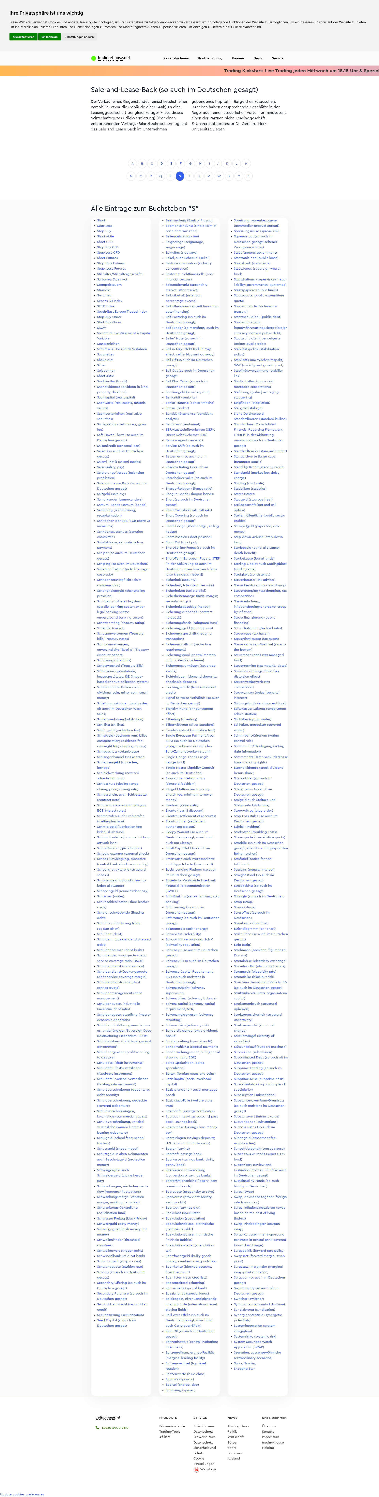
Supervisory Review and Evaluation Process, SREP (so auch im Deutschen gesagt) (260, 1170)
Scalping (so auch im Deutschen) (122, 563)
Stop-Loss (104, 225)
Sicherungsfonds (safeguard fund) (192, 622)
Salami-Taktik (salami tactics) (119, 461)
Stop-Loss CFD (108, 252)
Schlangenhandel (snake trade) (121, 757)
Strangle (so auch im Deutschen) (259, 896)
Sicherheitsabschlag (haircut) (188, 606)
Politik (232, 1431)
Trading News (238, 1426)
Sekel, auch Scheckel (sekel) (188, 258)
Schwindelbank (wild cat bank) (121, 1256)
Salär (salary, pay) (110, 467)
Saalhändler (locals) (112, 381)
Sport (232, 1447)
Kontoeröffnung (210, 58)
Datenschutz (203, 1431)
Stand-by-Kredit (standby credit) (259, 467)
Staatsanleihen (108, 343)
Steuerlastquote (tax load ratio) (258, 628)
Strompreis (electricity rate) (255, 971)
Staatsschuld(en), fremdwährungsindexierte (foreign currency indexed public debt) (260, 328)
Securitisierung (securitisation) (120, 1315)
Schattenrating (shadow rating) (121, 622)
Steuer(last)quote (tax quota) (256, 638)
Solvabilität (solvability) (183, 934)
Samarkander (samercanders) (120, 499)
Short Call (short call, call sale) (189, 510)
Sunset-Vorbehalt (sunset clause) (259, 1148)
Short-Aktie (105, 376)
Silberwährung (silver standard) (190, 724)
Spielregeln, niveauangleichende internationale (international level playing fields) (191, 1304)
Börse (232, 1442)
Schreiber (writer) (110, 896)
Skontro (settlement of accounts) (191, 816)
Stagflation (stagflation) (252, 402)
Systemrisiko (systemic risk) (255, 1336)
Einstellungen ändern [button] (79, 36)
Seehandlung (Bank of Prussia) (189, 220)
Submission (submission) (253, 1052)
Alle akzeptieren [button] (23, 36)
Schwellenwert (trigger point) (120, 1250)
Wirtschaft (236, 1437)
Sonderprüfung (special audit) (189, 1041)
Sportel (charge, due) (182, 1384)
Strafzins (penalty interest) (254, 869)
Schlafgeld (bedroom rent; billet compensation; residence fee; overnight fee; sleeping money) (122, 741)
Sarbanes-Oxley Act (112, 279)
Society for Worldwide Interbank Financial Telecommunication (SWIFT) (191, 886)
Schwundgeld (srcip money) (119, 1261)
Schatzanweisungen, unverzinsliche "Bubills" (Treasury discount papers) (123, 650)
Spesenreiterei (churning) (185, 1282)
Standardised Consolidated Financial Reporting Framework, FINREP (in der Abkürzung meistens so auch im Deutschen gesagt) (258, 435)
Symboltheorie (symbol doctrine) (259, 1304)
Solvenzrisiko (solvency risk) (187, 1025)
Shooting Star (244, 1368)
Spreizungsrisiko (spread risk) (257, 231)
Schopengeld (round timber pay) (122, 891)
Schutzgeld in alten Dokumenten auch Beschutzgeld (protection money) (122, 1159)
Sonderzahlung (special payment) (192, 1046)
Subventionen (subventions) (256, 1121)
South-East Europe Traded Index (122, 311)
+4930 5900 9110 (114, 1428)
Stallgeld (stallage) (248, 408)
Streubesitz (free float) (251, 923)
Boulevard (235, 1453)
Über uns (269, 1426)
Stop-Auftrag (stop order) (253, 810)
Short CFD (105, 242)
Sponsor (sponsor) (180, 1379)
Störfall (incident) (247, 826)
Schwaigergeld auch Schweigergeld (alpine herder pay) (120, 1175)
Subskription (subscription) (255, 1095)
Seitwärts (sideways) (182, 252)
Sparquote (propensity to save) (190, 1191)
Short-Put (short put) (182, 542)
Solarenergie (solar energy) (187, 928)
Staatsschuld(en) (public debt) (257, 317)
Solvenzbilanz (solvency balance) (191, 998)
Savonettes (105, 354)
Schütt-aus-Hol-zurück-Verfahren (122, 349)
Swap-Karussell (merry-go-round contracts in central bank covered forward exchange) (260, 1240)
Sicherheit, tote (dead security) (190, 585)
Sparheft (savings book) (184, 1154)
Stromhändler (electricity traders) (259, 966)
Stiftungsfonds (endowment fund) (260, 703)
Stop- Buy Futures (111, 263)
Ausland (234, 1458)
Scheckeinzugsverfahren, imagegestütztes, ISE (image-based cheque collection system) (123, 676)
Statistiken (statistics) (250, 488)
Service (277, 58)
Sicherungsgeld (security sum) (189, 628)
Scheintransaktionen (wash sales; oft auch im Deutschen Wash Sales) (122, 709)
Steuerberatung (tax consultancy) (260, 585)
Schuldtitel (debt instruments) (120, 1062)
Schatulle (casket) (111, 628)
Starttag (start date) (249, 483)
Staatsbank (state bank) (252, 263)
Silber (101, 365)
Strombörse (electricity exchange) (260, 961)
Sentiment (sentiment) (183, 424)
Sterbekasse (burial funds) (254, 558)
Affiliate (165, 1437)
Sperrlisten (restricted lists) (186, 1277)
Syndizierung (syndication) (254, 1309)
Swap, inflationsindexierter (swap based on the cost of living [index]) (260, 1213)
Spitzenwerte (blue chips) (186, 1374)
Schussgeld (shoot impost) (118, 1148)
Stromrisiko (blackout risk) (254, 977)
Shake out (105, 360)
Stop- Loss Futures (111, 268)
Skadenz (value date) (182, 805)
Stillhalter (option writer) (252, 719)
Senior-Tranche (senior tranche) (190, 402)
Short (101, 220)
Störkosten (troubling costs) (255, 832)
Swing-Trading (245, 1363)
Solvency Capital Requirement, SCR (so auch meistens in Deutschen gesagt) (190, 977)
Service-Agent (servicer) (184, 440)
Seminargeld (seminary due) (188, 392)
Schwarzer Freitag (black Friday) (122, 1218)
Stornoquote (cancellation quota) (259, 837)
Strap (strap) (243, 902)
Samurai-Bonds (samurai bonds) (121, 504)
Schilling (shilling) (110, 724)
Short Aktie (105, 236)
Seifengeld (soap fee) (182, 236)
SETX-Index (105, 306)
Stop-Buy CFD (108, 247)
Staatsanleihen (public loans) (256, 258)
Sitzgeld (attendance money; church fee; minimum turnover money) (189, 794)
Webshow (208, 1469)
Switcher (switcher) (249, 1298)
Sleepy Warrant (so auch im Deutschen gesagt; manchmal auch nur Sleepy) (189, 837)
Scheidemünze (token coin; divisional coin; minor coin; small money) (122, 692)
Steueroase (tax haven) (252, 633)
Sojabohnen (106, 370)
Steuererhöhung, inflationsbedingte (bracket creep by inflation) (260, 607)
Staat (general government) (255, 252)
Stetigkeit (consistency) (252, 574)
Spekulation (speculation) (185, 1218)
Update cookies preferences (22, 1494)
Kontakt (268, 1431)
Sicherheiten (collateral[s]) (186, 590)
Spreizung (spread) (180, 1390)
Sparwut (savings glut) (183, 1207)
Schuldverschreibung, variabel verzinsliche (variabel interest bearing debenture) (120, 1127)
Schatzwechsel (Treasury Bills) (120, 665)
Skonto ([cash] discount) (185, 810)
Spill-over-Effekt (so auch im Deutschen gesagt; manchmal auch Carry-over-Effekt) (189, 1320)
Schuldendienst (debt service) (120, 966)
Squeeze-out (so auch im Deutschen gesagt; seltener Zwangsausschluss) (255, 242)
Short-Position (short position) (189, 537)
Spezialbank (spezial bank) (186, 1288)
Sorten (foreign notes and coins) (191, 1073)
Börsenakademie (176, 58)
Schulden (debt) (109, 934)
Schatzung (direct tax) (114, 660)
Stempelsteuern (109, 284)
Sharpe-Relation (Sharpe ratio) (189, 488)
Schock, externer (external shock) (123, 853)
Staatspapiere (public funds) (256, 290)
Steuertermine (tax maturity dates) (260, 665)
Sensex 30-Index (109, 301)
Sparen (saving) (178, 1148)
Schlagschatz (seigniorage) (118, 751)
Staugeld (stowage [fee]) (253, 499)
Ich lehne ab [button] (49, 36)
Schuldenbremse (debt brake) (120, 950)
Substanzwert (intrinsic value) (257, 1116)
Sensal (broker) (177, 408)
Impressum (270, 1437)
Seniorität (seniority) (181, 397)
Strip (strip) (242, 944)
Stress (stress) (245, 907)
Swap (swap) (244, 1191)
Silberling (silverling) (181, 719)
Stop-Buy (104, 231)
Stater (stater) (244, 494)
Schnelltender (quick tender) (119, 848)
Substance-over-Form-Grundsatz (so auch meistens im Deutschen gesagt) (259, 1106)
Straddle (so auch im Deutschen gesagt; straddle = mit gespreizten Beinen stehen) (261, 848)
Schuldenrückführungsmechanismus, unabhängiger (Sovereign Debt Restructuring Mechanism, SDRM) (124, 1031)
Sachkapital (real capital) (116, 397)
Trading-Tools (169, 1431)
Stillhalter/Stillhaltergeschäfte (120, 274)
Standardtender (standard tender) (260, 451)
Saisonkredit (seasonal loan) (118, 445)
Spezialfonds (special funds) (187, 1293)
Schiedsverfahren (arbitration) (120, 719)
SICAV (101, 327)
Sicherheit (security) (181, 579)
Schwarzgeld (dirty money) (118, 1223)
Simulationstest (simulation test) (190, 730)
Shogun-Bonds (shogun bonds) (190, 494)
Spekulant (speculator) (183, 1213)
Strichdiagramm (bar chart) (255, 928)
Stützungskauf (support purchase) (260, 1046)
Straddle (103, 290)
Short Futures (107, 258)
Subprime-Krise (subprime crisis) (259, 1079)
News (258, 58)
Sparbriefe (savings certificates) (190, 1111)
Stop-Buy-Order (109, 317)
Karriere (238, 58)
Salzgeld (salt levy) (111, 494)
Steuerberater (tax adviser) (255, 579)
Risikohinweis (203, 1426)
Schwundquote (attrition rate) (120, 1266)
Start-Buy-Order (109, 322)
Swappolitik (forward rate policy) (259, 1250)
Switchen (104, 295)
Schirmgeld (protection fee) (118, 730)
